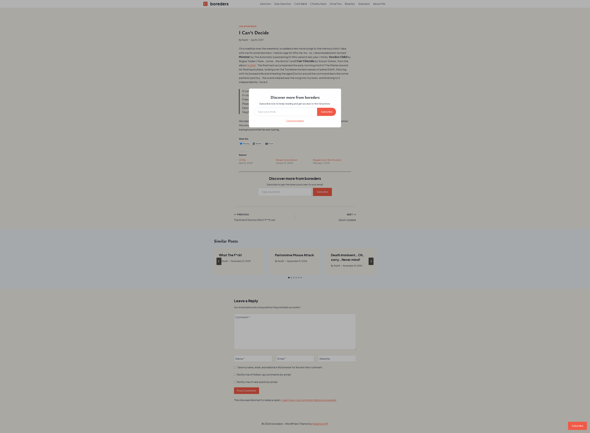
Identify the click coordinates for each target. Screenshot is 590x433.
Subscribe (326, 111)
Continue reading (295, 120)
